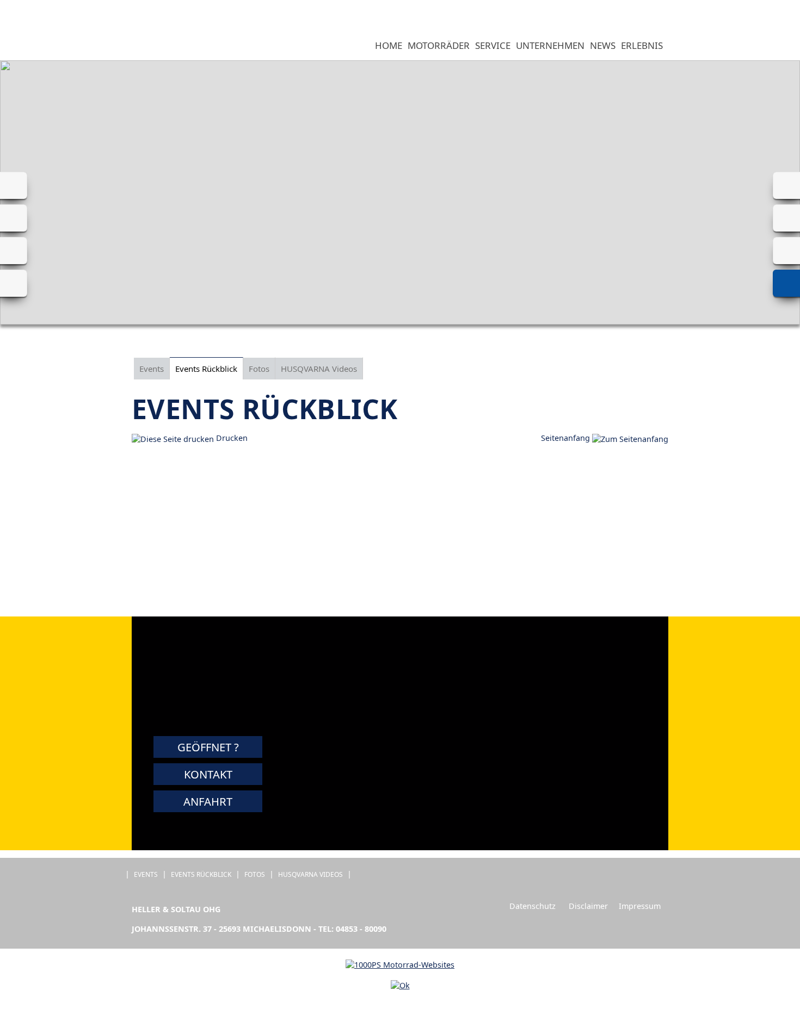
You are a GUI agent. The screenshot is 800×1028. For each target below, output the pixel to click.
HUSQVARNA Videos (319, 368)
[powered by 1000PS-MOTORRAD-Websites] (400, 965)
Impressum (640, 906)
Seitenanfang (566, 438)
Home (388, 45)
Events (151, 368)
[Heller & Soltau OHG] (127, 46)
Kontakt (208, 774)
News (603, 45)
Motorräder (439, 45)
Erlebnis (642, 45)
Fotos (259, 368)
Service (492, 45)
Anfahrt (207, 801)
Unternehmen (550, 45)
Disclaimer (588, 906)
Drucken (231, 438)
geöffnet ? (208, 747)
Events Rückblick (206, 368)
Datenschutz (532, 906)
